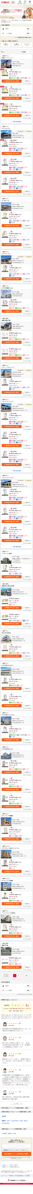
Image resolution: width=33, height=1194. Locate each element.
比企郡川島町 (5, 1123)
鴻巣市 (4, 1120)
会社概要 (27, 1175)
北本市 (8, 1120)
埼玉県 (4, 1116)
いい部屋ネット (4, 1165)
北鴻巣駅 (4, 1133)
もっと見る (16, 1103)
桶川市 (26, 1120)
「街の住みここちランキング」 (18, 1014)
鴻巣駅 (9, 1133)
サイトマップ (4, 1175)
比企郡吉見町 (14, 1120)
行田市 (21, 1120)
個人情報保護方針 (19, 1175)
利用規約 (11, 1175)
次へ (27, 975)
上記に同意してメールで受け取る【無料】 (16, 1154)
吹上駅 (14, 1133)
